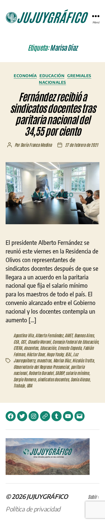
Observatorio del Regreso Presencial (41, 366)
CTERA (17, 347)
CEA (16, 341)
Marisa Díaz (62, 360)
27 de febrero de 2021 (81, 144)
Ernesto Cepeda (69, 347)
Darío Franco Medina (36, 144)
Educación (51, 75)
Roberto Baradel (41, 372)
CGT (23, 341)
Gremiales (79, 75)
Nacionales (52, 82)
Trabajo (19, 385)
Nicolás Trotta (83, 360)
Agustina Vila (23, 335)
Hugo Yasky (54, 354)
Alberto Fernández (49, 335)
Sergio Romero (24, 379)
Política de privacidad (33, 509)
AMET (68, 335)
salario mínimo (77, 372)
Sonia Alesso (80, 379)
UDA (29, 385)
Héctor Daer (36, 354)
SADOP (59, 372)
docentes (31, 347)
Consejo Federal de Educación (75, 341)
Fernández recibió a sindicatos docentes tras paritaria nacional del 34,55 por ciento (52, 113)
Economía (25, 75)
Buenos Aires (84, 335)
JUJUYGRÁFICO (47, 496)
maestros (44, 360)
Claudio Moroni (39, 341)
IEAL (68, 354)
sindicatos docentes (53, 379)
